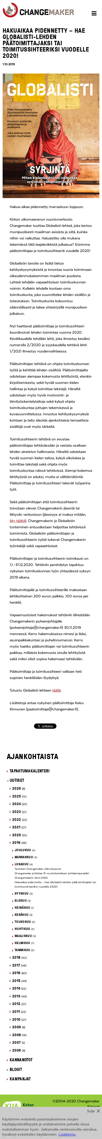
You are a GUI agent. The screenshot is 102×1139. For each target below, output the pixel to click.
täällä (56, 690)
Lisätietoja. (67, 1134)
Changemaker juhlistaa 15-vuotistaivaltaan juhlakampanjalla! (52, 873)
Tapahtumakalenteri (30, 771)
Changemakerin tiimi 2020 (31, 877)
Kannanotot (21, 1060)
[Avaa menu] (95, 14)
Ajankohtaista (32, 756)
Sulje (91, 1111)
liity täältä (17, 521)
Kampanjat (20, 1079)
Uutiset (17, 780)
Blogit (16, 1069)
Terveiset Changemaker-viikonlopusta (38, 869)
